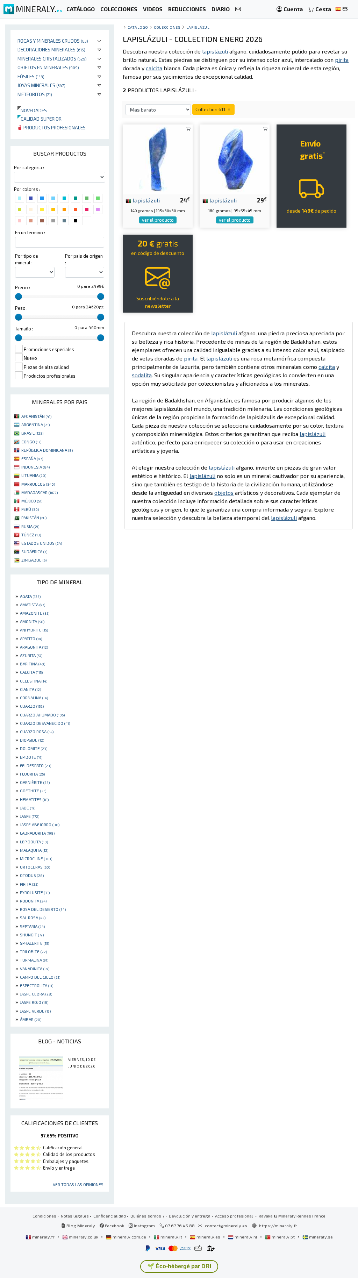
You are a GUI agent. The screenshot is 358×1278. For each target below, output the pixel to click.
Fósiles (30, 76)
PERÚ (30, 509)
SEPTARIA (32, 926)
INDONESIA (35, 466)
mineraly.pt (283, 1236)
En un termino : (30, 232)
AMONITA (32, 621)
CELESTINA (33, 680)
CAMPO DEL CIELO (40, 976)
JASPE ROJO (34, 1002)
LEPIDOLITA (34, 841)
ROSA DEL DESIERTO (43, 909)
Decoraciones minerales (51, 49)
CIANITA (30, 689)
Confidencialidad (109, 1215)
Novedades (32, 110)
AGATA (30, 596)
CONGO (31, 441)
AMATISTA (32, 604)
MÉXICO (31, 500)
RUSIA (30, 526)
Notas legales (75, 1215)
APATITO (31, 638)
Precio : (22, 287)
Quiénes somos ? (147, 1215)
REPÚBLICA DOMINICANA (47, 450)
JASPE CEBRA (36, 993)
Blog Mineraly (80, 1225)
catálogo (138, 27)
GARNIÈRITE (35, 782)
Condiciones (44, 1215)
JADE (27, 807)
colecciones (167, 27)
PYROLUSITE (35, 892)
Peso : (21, 308)
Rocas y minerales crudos (52, 41)
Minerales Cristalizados (52, 59)
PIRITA (29, 883)
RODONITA (33, 900)
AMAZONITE (34, 613)
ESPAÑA (32, 458)
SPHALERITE (34, 943)
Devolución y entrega (189, 1215)
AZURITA (31, 655)
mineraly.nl (246, 1236)
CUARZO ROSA (36, 731)
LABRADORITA (37, 832)
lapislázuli (145, 200)
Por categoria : (29, 167)
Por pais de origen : (84, 259)
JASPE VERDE (35, 1010)
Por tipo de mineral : (26, 259)
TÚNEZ (31, 534)
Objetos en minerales (48, 67)
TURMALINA (34, 959)
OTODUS (32, 875)
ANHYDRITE (34, 629)
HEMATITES (34, 799)
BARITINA (32, 663)
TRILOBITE (33, 951)
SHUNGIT (32, 934)
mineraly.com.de (129, 1236)
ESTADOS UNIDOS (41, 543)
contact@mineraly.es (226, 1225)
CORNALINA (34, 697)
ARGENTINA (35, 424)
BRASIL (32, 432)
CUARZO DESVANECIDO (45, 723)
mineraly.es (208, 1236)
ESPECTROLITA (36, 985)
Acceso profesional (234, 1215)
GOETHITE (33, 790)
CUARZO (32, 706)
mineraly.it (171, 1236)
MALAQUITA (34, 850)
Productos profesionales (54, 127)
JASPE (29, 816)
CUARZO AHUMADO (42, 714)
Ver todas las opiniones (78, 1184)
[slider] (18, 296)
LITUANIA (33, 475)
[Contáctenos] (238, 9)
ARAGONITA (34, 646)
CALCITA (31, 672)
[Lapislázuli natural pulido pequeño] (158, 158)
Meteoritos (34, 94)
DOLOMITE (33, 748)
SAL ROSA (32, 917)
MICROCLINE (36, 858)
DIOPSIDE (32, 739)
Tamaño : (24, 328)
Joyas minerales (41, 85)
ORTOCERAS (35, 866)
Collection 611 (211, 109)
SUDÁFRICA (34, 551)
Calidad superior (39, 119)
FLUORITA (32, 773)
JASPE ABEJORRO (39, 824)
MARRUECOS (38, 483)
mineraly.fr (43, 1236)
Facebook (114, 1225)
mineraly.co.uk (83, 1236)
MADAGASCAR (39, 492)
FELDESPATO (35, 765)
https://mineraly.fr (278, 1225)
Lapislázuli (198, 27)
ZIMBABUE (33, 559)
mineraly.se (320, 1236)
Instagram (144, 1225)
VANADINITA (34, 968)
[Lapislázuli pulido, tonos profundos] (235, 158)
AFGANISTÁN (36, 416)
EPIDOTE (31, 757)
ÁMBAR (30, 1019)
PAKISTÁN (33, 517)
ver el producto (158, 220)
